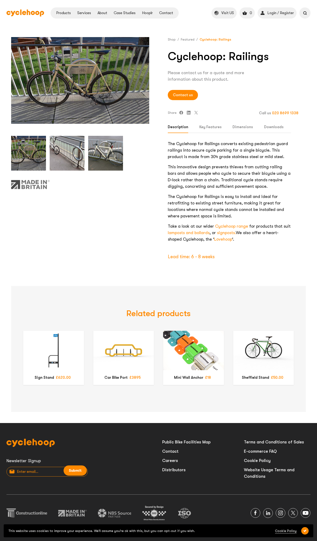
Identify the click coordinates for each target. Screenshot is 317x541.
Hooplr (147, 13)
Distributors (174, 470)
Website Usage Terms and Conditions (269, 473)
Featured (187, 39)
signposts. (226, 232)
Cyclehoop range (231, 226)
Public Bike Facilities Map (186, 442)
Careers (170, 460)
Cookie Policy (257, 460)
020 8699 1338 (285, 113)
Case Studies (125, 13)
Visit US (227, 13)
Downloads (274, 127)
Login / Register (280, 13)
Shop (172, 39)
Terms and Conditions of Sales (274, 442)
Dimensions (243, 127)
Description (178, 127)
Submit (75, 470)
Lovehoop (223, 239)
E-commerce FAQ (260, 451)
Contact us (183, 95)
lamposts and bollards (189, 232)
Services (84, 13)
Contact (166, 13)
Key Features (210, 127)
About (102, 13)
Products (63, 13)
